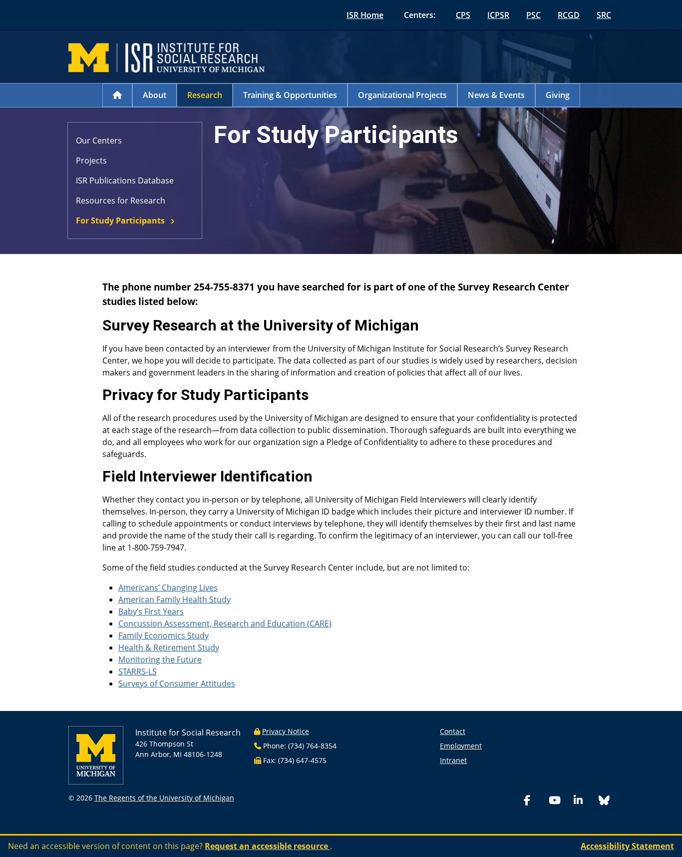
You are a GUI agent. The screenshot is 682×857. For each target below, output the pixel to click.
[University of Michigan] (95, 754)
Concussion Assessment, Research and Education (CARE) (225, 623)
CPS (463, 15)
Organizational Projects (402, 95)
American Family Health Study (174, 599)
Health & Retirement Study (168, 647)
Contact (452, 731)
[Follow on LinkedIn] (584, 801)
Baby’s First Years (151, 611)
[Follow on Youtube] (559, 801)
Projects (91, 160)
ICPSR (498, 15)
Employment (461, 745)
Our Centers (99, 140)
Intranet (453, 760)
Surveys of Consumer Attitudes (176, 683)
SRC (604, 15)
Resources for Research (120, 200)
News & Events (496, 95)
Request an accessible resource (267, 846)
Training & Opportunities (290, 95)
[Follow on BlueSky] (604, 801)
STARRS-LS (137, 671)
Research (204, 95)
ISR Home (364, 15)
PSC (533, 15)
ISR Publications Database (125, 180)
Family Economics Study (163, 635)
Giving (558, 95)
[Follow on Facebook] (534, 801)
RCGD (569, 15)
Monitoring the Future (160, 659)
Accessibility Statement (627, 846)
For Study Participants (120, 220)
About (154, 95)
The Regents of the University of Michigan (164, 797)
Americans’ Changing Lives (168, 587)
